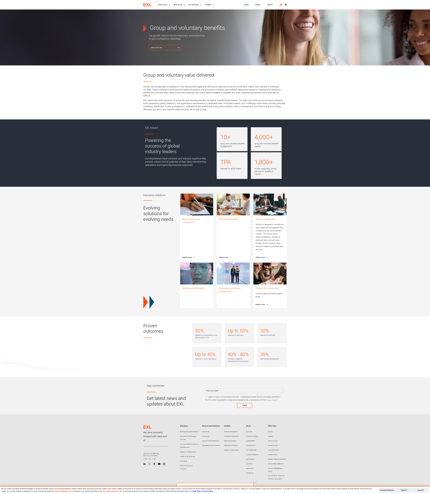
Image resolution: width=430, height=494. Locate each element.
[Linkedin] (144, 464)
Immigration (250, 459)
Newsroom (250, 468)
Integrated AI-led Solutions (211, 445)
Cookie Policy (272, 455)
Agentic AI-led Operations (210, 441)
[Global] (284, 4)
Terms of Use (272, 441)
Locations (249, 464)
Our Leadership (251, 450)
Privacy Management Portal (275, 470)
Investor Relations (252, 455)
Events (246, 5)
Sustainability (250, 441)
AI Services (206, 436)
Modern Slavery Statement (277, 459)
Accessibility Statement (276, 464)
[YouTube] (159, 464)
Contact (270, 5)
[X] (149, 464)
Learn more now (156, 48)
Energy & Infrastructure (188, 452)
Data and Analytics (230, 441)
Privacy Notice (272, 400)
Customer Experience (231, 436)
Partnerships (250, 445)
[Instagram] (164, 464)
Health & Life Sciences (187, 456)
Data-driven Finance (231, 445)
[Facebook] (154, 464)
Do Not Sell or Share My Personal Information (276, 477)
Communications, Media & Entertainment (189, 445)
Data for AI (205, 432)
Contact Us (250, 473)
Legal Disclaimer (273, 450)
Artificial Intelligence (231, 432)
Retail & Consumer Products (186, 467)
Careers (258, 5)
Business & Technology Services (188, 438)
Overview (249, 432)
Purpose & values (252, 436)
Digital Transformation (231, 450)
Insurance (183, 461)
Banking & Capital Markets (189, 432)
